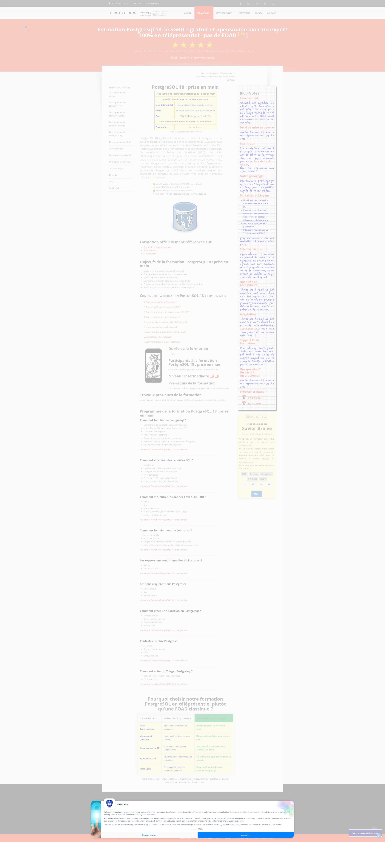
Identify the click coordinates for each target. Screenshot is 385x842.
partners (119, 812)
